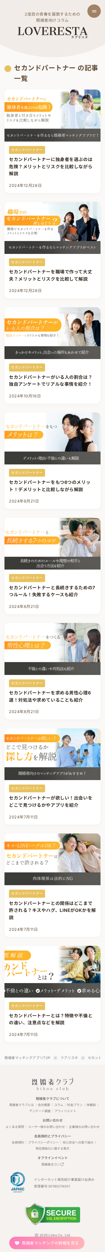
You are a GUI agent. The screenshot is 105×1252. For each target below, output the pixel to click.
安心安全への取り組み (78, 1142)
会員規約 (18, 1142)
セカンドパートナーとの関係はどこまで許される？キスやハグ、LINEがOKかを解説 (52, 910)
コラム (58, 1105)
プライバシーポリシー (43, 1142)
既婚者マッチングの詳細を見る (50, 1243)
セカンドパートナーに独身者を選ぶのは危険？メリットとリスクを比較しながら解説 (50, 166)
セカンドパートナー (27, 150)
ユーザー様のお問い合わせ (46, 1127)
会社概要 (44, 1105)
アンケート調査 (40, 1111)
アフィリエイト (65, 1111)
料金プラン (75, 1105)
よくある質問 (15, 1127)
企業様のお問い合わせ (84, 1127)
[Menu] (94, 11)
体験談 (91, 1105)
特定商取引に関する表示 (52, 1148)
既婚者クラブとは (21, 1105)
